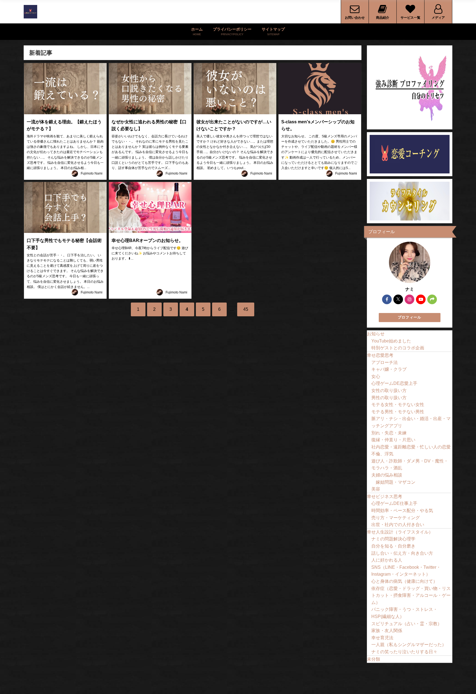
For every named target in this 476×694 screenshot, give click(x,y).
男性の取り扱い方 (389, 397)
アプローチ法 (384, 362)
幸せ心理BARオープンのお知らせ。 (147, 240)
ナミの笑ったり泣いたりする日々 (404, 651)
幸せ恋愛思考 (380, 355)
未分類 (373, 659)
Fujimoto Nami (91, 173)
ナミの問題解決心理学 (393, 539)
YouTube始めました (391, 341)
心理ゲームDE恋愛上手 (394, 383)
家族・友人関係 (386, 630)
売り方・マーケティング (395, 517)
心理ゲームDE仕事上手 (394, 503)
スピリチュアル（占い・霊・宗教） (406, 623)
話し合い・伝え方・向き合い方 (402, 553)
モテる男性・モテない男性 (397, 411)
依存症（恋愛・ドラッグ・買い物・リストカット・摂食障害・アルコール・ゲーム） (411, 595)
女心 (375, 376)
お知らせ (376, 333)
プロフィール (409, 317)
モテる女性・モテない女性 (397, 404)
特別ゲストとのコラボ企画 (397, 347)
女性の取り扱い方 (389, 390)
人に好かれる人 (386, 560)
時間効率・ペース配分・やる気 (402, 510)
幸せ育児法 (382, 637)
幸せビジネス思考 (384, 496)
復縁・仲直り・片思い (393, 439)
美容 (375, 489)
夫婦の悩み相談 (386, 475)
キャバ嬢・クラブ (389, 369)
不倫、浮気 (382, 453)
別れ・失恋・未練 (389, 433)
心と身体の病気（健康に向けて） (404, 581)
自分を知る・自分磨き (393, 546)
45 (245, 309)
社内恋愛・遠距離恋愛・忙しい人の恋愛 (411, 447)
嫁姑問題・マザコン (395, 482)
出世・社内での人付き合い (397, 524)
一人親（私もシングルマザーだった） (408, 644)
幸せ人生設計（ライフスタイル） (400, 532)
